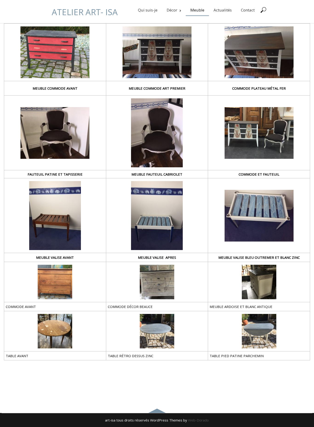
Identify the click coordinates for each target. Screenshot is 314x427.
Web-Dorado (198, 420)
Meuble (197, 10)
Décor (172, 10)
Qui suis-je (147, 10)
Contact (248, 10)
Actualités (223, 10)
